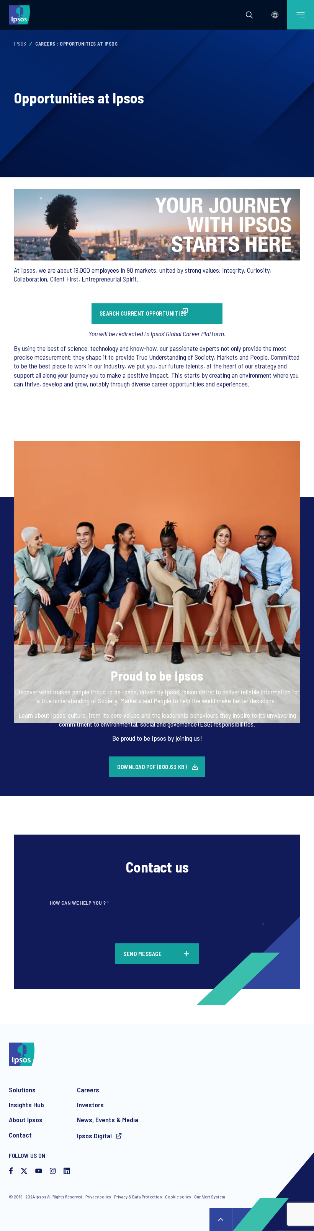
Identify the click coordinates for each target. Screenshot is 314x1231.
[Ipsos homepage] (21, 14)
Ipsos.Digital (95, 1135)
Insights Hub (26, 1104)
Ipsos (20, 44)
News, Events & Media (107, 1119)
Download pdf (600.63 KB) (152, 766)
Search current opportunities (143, 313)
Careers (88, 1089)
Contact (20, 1135)
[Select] (275, 15)
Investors (90, 1104)
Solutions (22, 1089)
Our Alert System (209, 1196)
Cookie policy (178, 1196)
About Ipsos (26, 1119)
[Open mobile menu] (300, 14)
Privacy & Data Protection (138, 1196)
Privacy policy (98, 1196)
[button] (249, 15)
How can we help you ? (79, 902)
